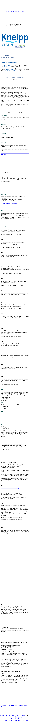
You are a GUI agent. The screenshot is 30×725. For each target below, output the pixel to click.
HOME (2, 715)
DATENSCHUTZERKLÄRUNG (10, 720)
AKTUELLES (10, 715)
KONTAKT (25, 720)
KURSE (18, 715)
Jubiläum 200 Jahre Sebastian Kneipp (10, 488)
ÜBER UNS (18, 717)
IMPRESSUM (14, 719)
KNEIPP (24, 715)
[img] (15, 21)
